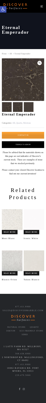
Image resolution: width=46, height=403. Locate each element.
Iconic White (31, 238)
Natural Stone (16, 327)
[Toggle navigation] (34, 6)
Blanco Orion (9, 280)
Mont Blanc (8, 238)
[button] (3, 9)
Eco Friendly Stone (31, 331)
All (10, 54)
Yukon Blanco (31, 280)
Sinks (25, 334)
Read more (10, 232)
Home (4, 54)
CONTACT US (23, 135)
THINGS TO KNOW (23, 144)
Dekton (10, 331)
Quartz (34, 327)
